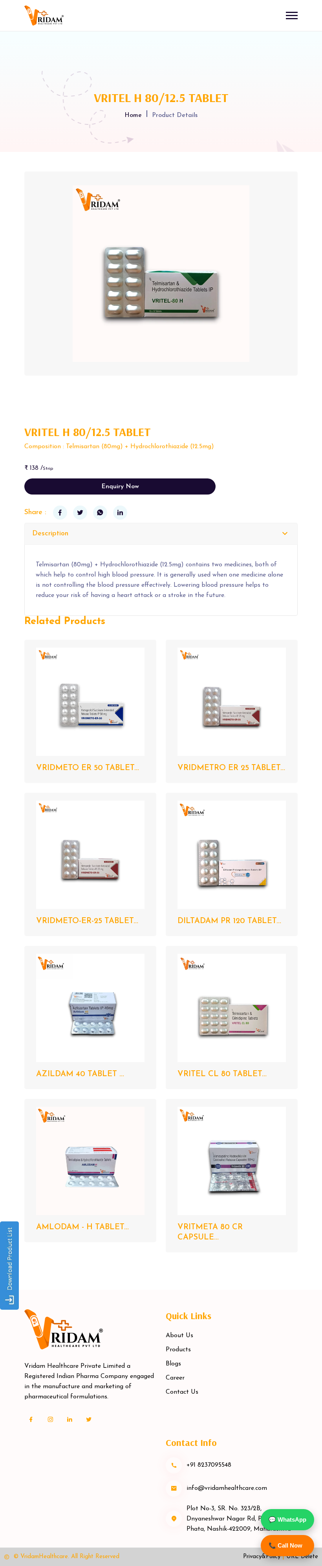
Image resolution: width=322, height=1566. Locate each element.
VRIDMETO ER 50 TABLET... (87, 768)
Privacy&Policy (261, 1557)
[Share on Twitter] (80, 513)
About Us (179, 1335)
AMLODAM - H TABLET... (82, 1227)
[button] (292, 15)
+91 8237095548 (209, 1465)
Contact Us (182, 1392)
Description (50, 533)
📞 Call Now (285, 1545)
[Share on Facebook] (60, 513)
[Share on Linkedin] (120, 513)
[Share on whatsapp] (100, 513)
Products (178, 1350)
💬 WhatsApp (287, 1519)
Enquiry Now (120, 487)
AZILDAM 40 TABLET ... (80, 1074)
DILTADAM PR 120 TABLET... (229, 921)
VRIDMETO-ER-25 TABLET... (87, 921)
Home (133, 115)
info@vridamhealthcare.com (227, 1488)
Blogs (173, 1364)
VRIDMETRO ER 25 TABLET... (231, 768)
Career (175, 1378)
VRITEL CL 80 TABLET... (222, 1074)
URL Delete (302, 1557)
